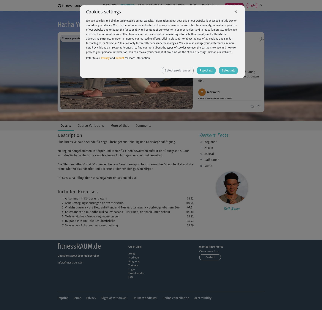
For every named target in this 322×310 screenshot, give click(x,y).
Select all (228, 70)
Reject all (206, 70)
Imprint (120, 58)
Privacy (105, 58)
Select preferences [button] (177, 70)
